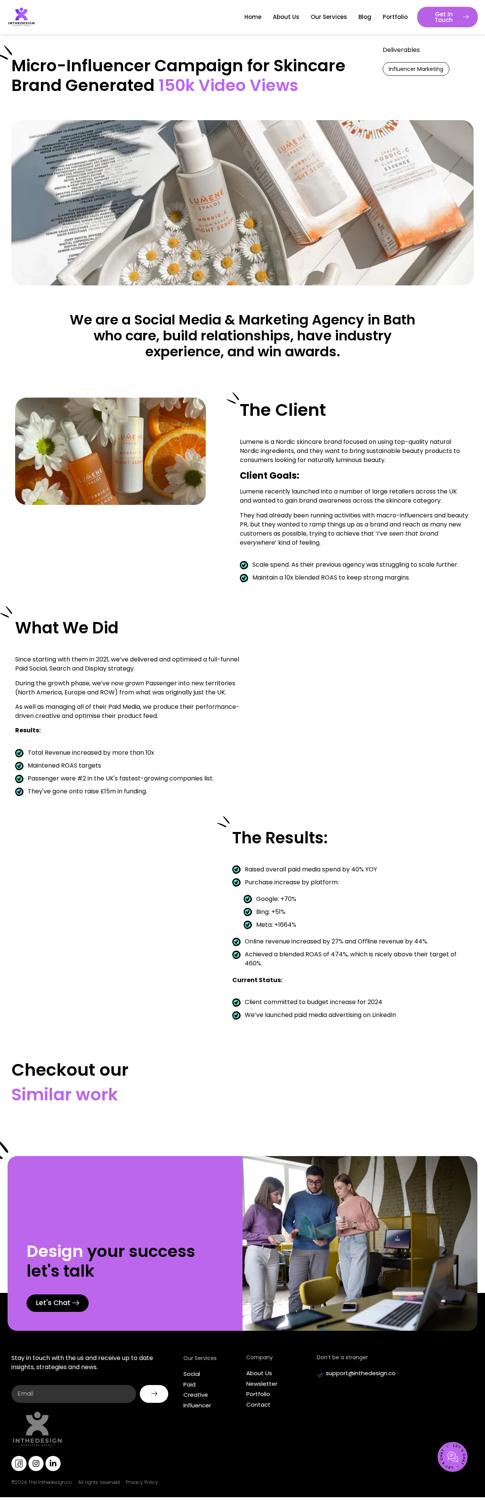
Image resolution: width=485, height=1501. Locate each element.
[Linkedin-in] (53, 1463)
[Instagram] (36, 1463)
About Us (286, 17)
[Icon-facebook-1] (19, 1463)
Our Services (329, 17)
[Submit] (154, 1394)
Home (252, 17)
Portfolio (395, 17)
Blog (364, 17)
